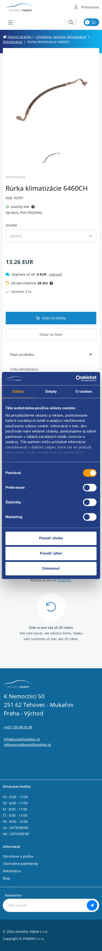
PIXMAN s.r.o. (33, 938)
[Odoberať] (92, 905)
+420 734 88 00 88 (18, 727)
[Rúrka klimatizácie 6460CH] (51, 99)
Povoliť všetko (51, 538)
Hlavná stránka (19, 37)
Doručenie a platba (18, 856)
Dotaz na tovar (51, 334)
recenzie (64, 580)
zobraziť (55, 274)
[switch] (90, 487)
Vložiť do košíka (54, 318)
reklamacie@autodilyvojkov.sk (27, 744)
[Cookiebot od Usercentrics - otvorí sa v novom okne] (76, 378)
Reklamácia (12, 871)
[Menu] (10, 22)
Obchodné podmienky (20, 863)
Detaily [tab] (51, 391)
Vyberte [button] (16, 236)
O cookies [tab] (83, 391)
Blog (6, 878)
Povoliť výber (51, 553)
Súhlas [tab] (18, 391)
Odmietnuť (51, 568)
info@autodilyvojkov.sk (22, 739)
